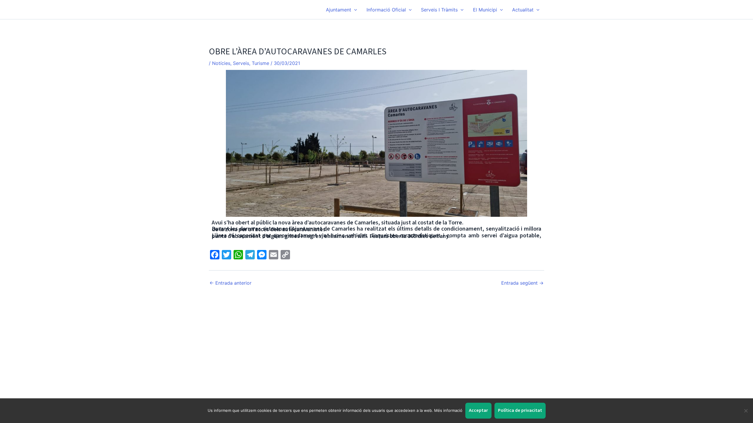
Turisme (260, 63)
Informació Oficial (386, 10)
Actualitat (523, 10)
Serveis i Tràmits (439, 10)
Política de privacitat (520, 410)
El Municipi (485, 10)
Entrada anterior (230, 283)
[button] (354, 9)
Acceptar (478, 410)
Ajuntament (338, 10)
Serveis (241, 63)
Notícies (221, 63)
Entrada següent (522, 283)
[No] (746, 411)
